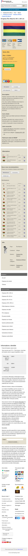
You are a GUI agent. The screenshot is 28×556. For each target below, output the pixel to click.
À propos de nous (6, 499)
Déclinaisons (6, 172)
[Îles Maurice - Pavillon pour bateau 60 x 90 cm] (3, 233)
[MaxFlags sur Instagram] (21, 518)
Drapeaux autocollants (7, 336)
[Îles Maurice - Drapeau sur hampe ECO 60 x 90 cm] (3, 213)
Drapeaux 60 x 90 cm (7, 296)
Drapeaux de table (6, 309)
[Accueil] (1, 12)
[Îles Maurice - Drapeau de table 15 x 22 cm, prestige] (3, 237)
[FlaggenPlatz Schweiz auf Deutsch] (5, 543)
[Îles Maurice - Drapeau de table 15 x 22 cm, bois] (3, 200)
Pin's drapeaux (5, 312)
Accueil (4, 277)
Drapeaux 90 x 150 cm (7, 293)
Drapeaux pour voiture (7, 326)
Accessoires (15, 172)
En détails (16, 86)
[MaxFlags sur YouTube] (23, 518)
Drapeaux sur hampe (7, 319)
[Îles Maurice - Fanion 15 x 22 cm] (3, 203)
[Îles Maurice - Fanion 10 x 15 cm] (3, 190)
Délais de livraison (6, 527)
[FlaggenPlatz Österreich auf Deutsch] (3, 543)
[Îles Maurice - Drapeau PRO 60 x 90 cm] (3, 161)
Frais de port (5, 520)
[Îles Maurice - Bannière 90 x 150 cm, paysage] (3, 210)
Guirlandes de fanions (7, 332)
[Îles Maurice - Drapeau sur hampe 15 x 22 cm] (3, 193)
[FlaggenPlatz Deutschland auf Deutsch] (8, 543)
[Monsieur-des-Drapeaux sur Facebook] (16, 518)
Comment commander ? (7, 518)
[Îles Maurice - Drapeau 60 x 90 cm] (3, 158)
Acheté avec (6, 175)
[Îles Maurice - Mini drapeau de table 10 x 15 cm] (3, 186)
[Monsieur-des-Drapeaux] (7, 2)
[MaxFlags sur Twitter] (18, 518)
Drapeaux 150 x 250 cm (7, 303)
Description (6, 86)
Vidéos (15, 90)
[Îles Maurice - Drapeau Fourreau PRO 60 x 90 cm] (3, 230)
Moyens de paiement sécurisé (7, 529)
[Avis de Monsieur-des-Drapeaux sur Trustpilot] (5, 471)
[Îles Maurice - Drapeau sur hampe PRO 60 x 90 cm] (3, 220)
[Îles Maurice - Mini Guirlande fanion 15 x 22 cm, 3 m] (3, 223)
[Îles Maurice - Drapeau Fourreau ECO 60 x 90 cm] (3, 227)
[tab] (6, 87)
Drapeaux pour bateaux (7, 329)
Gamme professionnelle (7, 322)
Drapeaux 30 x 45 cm (7, 299)
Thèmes (4, 284)
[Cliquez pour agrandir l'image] (14, 37)
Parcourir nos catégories (14, 9)
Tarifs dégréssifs (6, 90)
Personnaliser (7, 69)
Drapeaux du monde (7, 281)
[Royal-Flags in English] (10, 543)
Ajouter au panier (8, 65)
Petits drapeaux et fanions (8, 306)
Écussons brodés (6, 316)
